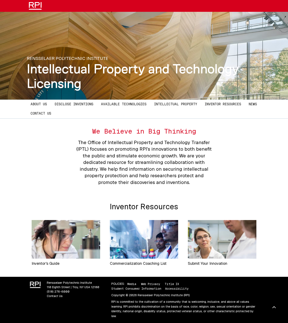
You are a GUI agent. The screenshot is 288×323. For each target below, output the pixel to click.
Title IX (172, 284)
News (253, 104)
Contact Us (41, 113)
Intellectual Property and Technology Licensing (133, 76)
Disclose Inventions (74, 104)
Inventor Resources (223, 104)
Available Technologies (124, 104)
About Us (39, 104)
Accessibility (176, 289)
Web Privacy (150, 284)
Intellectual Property (175, 104)
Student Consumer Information (136, 289)
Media (131, 284)
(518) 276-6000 (58, 291)
